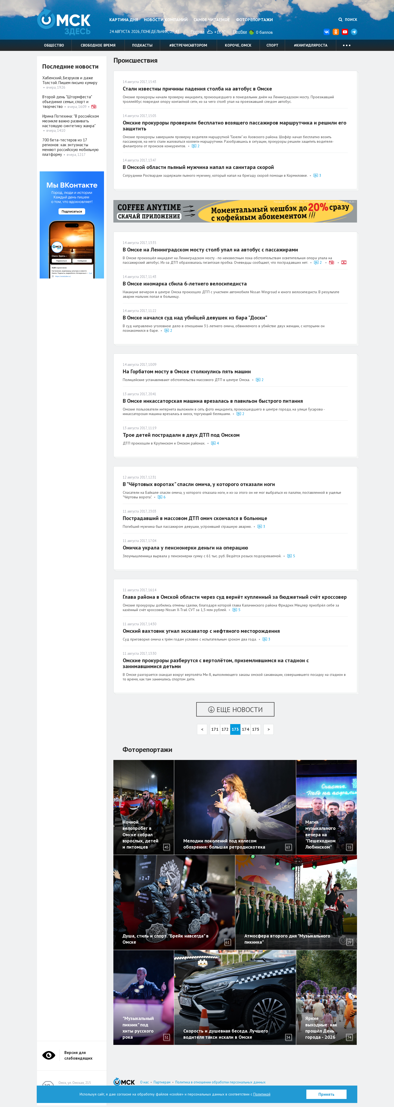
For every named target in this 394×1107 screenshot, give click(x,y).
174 (245, 729)
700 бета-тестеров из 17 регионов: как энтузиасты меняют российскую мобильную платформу (70, 147)
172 (225, 729)
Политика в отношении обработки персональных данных (220, 1082)
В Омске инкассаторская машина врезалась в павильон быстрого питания (213, 400)
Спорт (272, 45)
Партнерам (162, 1082)
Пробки (240, 31)
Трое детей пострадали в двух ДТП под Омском (181, 434)
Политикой (261, 1094)
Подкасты (142, 45)
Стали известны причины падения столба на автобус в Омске (197, 88)
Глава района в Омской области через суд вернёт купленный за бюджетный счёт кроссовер (235, 596)
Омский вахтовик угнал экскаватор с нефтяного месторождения (201, 630)
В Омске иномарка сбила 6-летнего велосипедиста (185, 283)
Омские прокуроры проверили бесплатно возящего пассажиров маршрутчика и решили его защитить (234, 125)
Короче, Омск (238, 45)
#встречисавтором (188, 45)
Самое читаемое (212, 19)
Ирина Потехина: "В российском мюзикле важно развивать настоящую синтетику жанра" (70, 121)
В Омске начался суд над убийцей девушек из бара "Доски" (195, 317)
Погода (198, 31)
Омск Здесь (64, 22)
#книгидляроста (310, 45)
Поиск (350, 19)
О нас (144, 1082)
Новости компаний (166, 19)
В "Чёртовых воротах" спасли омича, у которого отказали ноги (199, 484)
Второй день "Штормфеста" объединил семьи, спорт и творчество (67, 101)
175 (255, 729)
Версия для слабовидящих (78, 1055)
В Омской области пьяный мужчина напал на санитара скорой (198, 167)
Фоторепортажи (254, 19)
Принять (326, 1094)
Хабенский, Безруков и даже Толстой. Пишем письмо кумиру (69, 80)
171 (214, 729)
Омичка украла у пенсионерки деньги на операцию (185, 547)
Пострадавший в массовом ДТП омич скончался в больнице (195, 518)
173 (235, 729)
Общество (54, 45)
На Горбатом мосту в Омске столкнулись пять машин (187, 371)
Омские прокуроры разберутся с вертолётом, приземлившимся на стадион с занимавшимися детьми (216, 663)
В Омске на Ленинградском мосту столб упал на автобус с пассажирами (210, 249)
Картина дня (123, 19)
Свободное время (98, 45)
